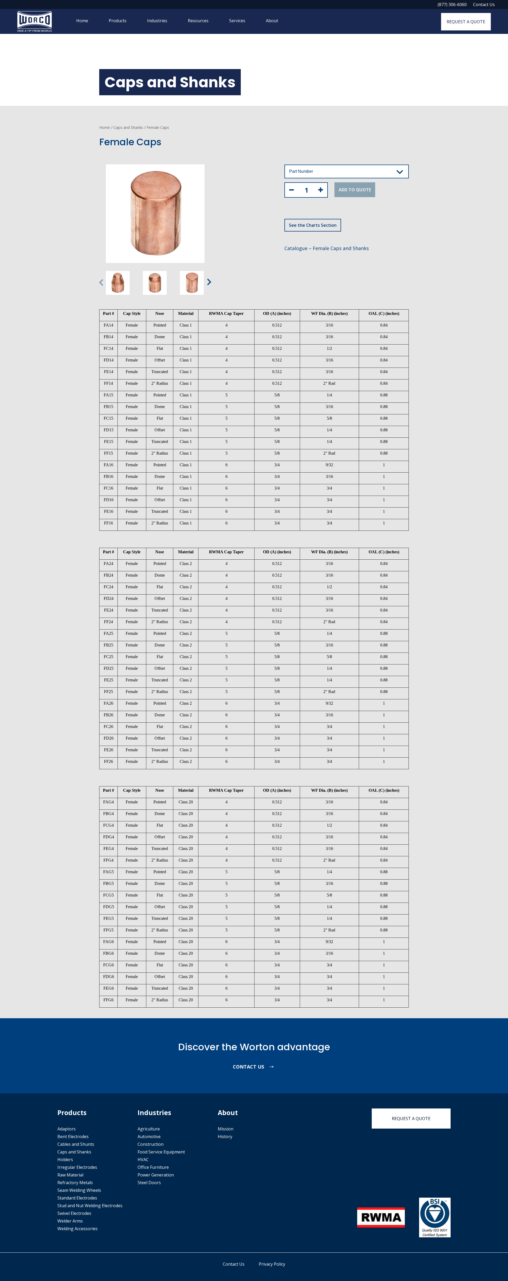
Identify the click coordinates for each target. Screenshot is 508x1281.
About (272, 21)
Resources (198, 21)
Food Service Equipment (161, 1152)
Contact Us (484, 4)
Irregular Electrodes (77, 1167)
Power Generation (156, 1175)
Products (117, 21)
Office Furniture (153, 1167)
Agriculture (149, 1129)
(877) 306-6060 (452, 4)
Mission (225, 1129)
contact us (249, 1066)
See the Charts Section (313, 225)
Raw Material (70, 1175)
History (225, 1136)
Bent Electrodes (73, 1136)
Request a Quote (466, 22)
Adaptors (66, 1129)
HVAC (143, 1159)
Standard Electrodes (77, 1198)
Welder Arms (70, 1221)
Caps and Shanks (128, 127)
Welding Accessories (77, 1229)
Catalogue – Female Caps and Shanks (326, 248)
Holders (65, 1159)
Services (237, 21)
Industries (157, 21)
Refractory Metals (75, 1182)
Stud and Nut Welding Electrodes (90, 1205)
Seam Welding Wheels (79, 1190)
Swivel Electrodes (74, 1213)
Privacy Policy (272, 1264)
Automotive (149, 1136)
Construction (151, 1144)
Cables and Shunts (75, 1144)
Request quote (411, 1118)
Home (82, 21)
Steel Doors (149, 1182)
